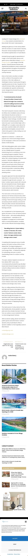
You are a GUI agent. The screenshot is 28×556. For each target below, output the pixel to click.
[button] (26, 521)
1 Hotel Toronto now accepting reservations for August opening (20, 346)
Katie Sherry (10, 29)
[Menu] (2, 8)
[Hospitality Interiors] (14, 8)
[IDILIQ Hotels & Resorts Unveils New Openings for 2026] (14, 401)
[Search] (26, 8)
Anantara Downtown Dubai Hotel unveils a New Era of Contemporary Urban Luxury (10, 387)
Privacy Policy (17, 554)
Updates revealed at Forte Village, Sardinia (12, 434)
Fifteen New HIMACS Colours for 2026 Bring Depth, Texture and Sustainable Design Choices (13, 450)
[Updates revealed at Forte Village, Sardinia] (14, 424)
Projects (5, 19)
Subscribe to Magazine (16, 4)
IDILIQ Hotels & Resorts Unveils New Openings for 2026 (12, 411)
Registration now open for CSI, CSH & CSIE (7, 345)
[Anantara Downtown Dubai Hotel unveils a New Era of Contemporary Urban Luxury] (14, 376)
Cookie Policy (10, 554)
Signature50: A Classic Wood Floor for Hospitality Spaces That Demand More (18, 484)
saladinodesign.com (8, 334)
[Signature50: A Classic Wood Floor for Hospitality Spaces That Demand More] (6, 484)
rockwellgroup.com (7, 330)
